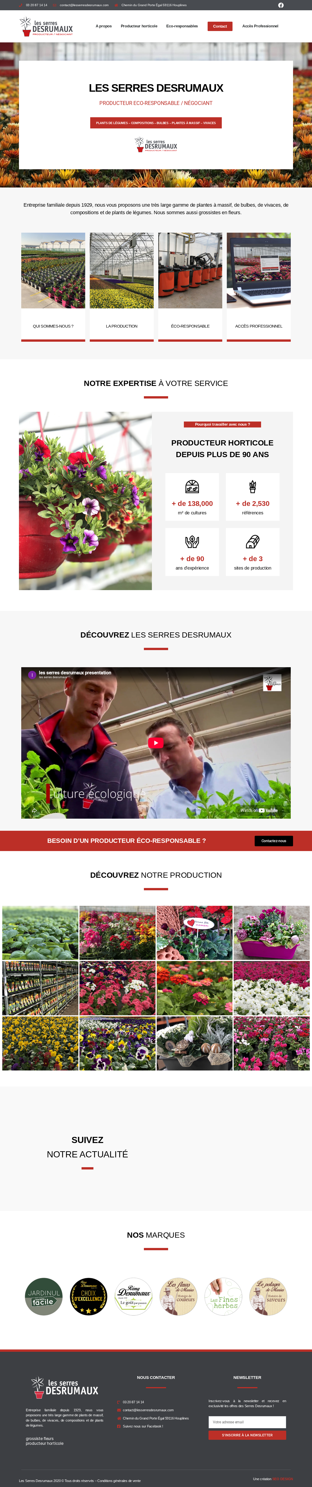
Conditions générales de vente (119, 1481)
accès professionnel (258, 326)
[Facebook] (281, 5)
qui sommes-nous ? (53, 326)
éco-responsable (190, 326)
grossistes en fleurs (219, 212)
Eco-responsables (182, 26)
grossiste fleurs (40, 1438)
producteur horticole (44, 1443)
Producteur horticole (139, 26)
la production (121, 326)
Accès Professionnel (260, 26)
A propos (104, 26)
